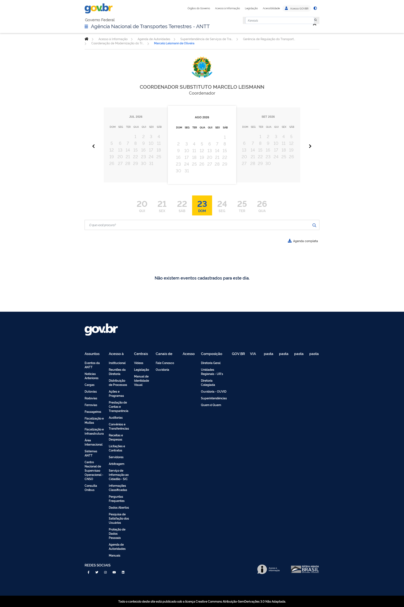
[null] (315, 20)
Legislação (251, 8)
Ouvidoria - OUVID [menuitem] (213, 391)
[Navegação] (86, 26)
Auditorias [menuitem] (116, 417)
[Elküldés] (314, 224)
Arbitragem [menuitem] (116, 464)
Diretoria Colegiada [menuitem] (208, 382)
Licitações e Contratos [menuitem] (117, 448)
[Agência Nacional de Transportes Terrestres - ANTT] (86, 39)
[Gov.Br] (99, 8)
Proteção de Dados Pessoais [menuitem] (117, 533)
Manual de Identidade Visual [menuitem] (141, 380)
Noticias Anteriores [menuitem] (91, 376)
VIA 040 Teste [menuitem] (254, 354)
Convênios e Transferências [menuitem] (119, 426)
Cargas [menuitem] (89, 385)
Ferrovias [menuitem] (91, 405)
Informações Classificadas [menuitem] (118, 487)
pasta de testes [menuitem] (269, 354)
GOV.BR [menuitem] (238, 354)
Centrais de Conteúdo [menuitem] (142, 354)
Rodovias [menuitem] (91, 398)
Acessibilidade (271, 8)
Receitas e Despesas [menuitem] (116, 437)
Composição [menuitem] (211, 354)
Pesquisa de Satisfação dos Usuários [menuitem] (119, 518)
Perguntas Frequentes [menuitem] (117, 498)
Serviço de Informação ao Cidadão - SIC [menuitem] (119, 474)
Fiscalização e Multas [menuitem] (94, 420)
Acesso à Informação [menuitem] (118, 354)
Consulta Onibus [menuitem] (91, 487)
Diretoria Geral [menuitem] (211, 363)
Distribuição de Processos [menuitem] (118, 382)
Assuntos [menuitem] (92, 354)
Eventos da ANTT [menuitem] (92, 365)
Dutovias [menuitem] (91, 391)
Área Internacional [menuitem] (93, 442)
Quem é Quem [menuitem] (211, 405)
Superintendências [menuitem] (214, 398)
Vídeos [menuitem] (138, 363)
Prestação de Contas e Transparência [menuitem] (118, 406)
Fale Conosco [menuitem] (165, 363)
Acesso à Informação (227, 8)
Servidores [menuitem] (116, 457)
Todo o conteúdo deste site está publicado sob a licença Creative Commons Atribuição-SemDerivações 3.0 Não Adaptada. (202, 601)
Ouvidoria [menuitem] (162, 369)
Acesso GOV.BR (299, 8)
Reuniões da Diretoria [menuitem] (117, 371)
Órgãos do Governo (198, 8)
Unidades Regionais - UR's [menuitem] (212, 371)
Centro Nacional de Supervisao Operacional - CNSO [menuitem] (94, 470)
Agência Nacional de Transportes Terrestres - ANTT (150, 25)
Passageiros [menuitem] (93, 411)
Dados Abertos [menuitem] (119, 507)
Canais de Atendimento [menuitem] (167, 354)
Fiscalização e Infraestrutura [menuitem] (94, 431)
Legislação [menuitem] (141, 369)
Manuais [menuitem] (114, 555)
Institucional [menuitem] (117, 363)
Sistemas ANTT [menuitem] (91, 453)
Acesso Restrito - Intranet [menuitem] (189, 354)
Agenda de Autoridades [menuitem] (117, 546)
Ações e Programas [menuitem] (116, 393)
